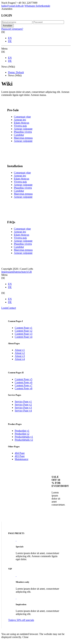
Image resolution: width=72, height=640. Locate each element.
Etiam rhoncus (21, 122)
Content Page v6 (23, 382)
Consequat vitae (22, 116)
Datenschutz (19, 271)
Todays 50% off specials (21, 620)
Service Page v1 (23, 401)
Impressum (7, 271)
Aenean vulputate (23, 128)
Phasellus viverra (23, 131)
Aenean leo (20, 119)
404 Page (20, 453)
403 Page (20, 456)
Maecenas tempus (23, 137)
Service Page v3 (23, 407)
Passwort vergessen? (12, 28)
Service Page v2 (23, 404)
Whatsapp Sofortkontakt (37, 5)
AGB (29, 271)
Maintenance (21, 459)
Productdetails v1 (24, 436)
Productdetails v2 (24, 439)
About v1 (20, 350)
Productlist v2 (22, 433)
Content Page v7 (23, 385)
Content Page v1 (23, 327)
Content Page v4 (23, 336)
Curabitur (19, 134)
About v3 (20, 356)
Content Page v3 (23, 333)
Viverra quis (20, 125)
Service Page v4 (23, 410)
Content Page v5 (23, 379)
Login (4, 307)
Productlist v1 (22, 430)
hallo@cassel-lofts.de (12, 5)
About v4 (20, 359)
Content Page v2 (23, 330)
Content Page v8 (23, 388)
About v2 (20, 353)
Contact (12, 307)
